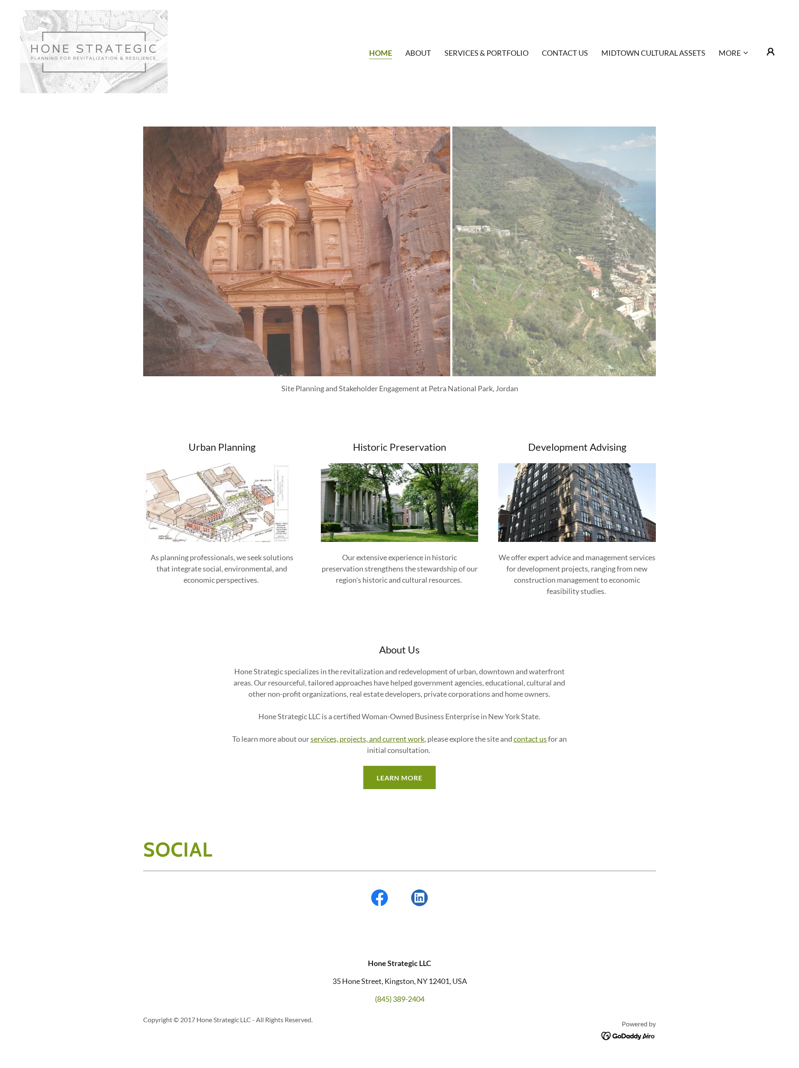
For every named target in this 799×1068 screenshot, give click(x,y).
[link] (94, 50)
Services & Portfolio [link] (486, 52)
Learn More (399, 778)
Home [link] (380, 52)
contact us (530, 738)
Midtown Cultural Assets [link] (653, 52)
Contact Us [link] (565, 52)
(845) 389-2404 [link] (399, 998)
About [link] (418, 52)
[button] (734, 53)
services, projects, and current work (367, 738)
